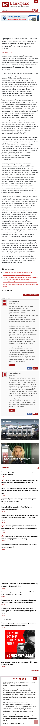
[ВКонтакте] (2, 290)
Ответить (12, 365)
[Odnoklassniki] (25, 678)
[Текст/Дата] (36, 10)
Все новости (35, 670)
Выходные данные (8, 715)
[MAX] (23, 678)
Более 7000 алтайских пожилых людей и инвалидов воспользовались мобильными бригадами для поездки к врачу (20, 284)
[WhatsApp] (11, 290)
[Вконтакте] (17, 678)
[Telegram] (8, 290)
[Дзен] (20, 678)
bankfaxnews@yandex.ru (21, 685)
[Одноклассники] (5, 290)
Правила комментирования (15, 716)
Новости (5, 467)
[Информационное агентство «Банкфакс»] (15, 4)
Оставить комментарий (30, 295)
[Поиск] (33, 10)
